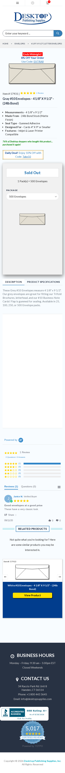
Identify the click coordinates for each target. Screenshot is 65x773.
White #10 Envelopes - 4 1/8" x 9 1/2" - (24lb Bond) (33, 587)
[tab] (11, 487)
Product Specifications (43, 281)
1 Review (40, 93)
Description (13, 281)
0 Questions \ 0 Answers (15, 457)
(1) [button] (19, 463)
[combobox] (17, 33)
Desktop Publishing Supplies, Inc (42, 760)
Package (12, 190)
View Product (32, 595)
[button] (11, 514)
